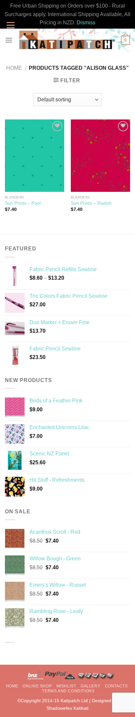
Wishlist (66, 686)
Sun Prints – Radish (91, 203)
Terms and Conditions (68, 691)
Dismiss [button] (86, 22)
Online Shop (37, 686)
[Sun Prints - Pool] (34, 155)
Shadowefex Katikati (67, 708)
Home (14, 68)
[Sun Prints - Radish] (100, 155)
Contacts (116, 686)
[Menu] (9, 40)
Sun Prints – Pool (23, 203)
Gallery (90, 686)
